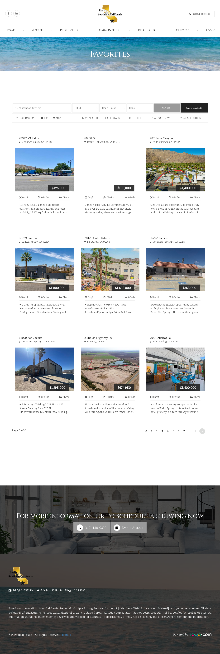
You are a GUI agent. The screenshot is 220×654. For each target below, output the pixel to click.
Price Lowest (113, 118)
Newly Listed (90, 118)
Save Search (194, 108)
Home (10, 30)
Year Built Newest (162, 118)
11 (196, 431)
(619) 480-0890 (95, 528)
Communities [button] (108, 30)
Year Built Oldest (191, 118)
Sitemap (66, 634)
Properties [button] (69, 30)
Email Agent (132, 528)
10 (189, 431)
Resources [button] (146, 30)
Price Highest (136, 118)
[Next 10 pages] (202, 431)
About (37, 30)
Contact (181, 30)
